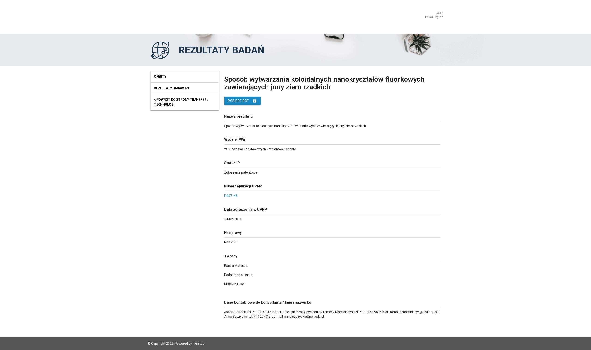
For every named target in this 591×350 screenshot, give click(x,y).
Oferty (160, 76)
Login (440, 12)
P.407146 (231, 196)
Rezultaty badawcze (172, 88)
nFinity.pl (199, 343)
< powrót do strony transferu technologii (181, 102)
